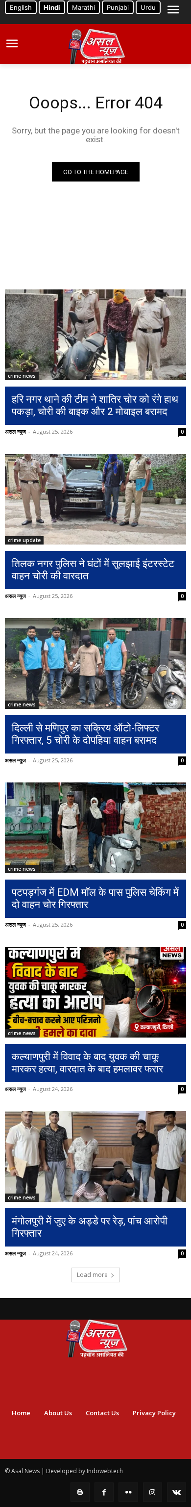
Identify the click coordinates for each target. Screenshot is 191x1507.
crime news (22, 375)
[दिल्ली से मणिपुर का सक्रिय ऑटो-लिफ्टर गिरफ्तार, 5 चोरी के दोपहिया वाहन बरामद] (95, 663)
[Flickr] (128, 1492)
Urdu (148, 7)
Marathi (83, 7)
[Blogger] (80, 1492)
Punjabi (118, 7)
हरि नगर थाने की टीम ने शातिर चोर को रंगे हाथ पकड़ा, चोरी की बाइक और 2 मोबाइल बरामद (95, 405)
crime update (24, 540)
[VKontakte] (176, 1492)
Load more (92, 1275)
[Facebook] (104, 1492)
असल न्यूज (15, 431)
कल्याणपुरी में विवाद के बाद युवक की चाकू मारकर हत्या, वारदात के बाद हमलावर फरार (87, 1063)
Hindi (52, 7)
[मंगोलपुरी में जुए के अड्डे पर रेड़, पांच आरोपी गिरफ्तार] (95, 1156)
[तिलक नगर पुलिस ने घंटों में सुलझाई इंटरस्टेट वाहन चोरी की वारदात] (95, 499)
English (21, 7)
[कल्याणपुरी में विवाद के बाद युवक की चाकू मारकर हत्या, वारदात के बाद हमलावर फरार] (95, 992)
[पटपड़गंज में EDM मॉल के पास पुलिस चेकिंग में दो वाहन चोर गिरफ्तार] (95, 827)
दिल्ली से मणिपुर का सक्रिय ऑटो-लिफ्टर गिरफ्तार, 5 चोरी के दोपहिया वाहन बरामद (85, 734)
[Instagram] (152, 1492)
